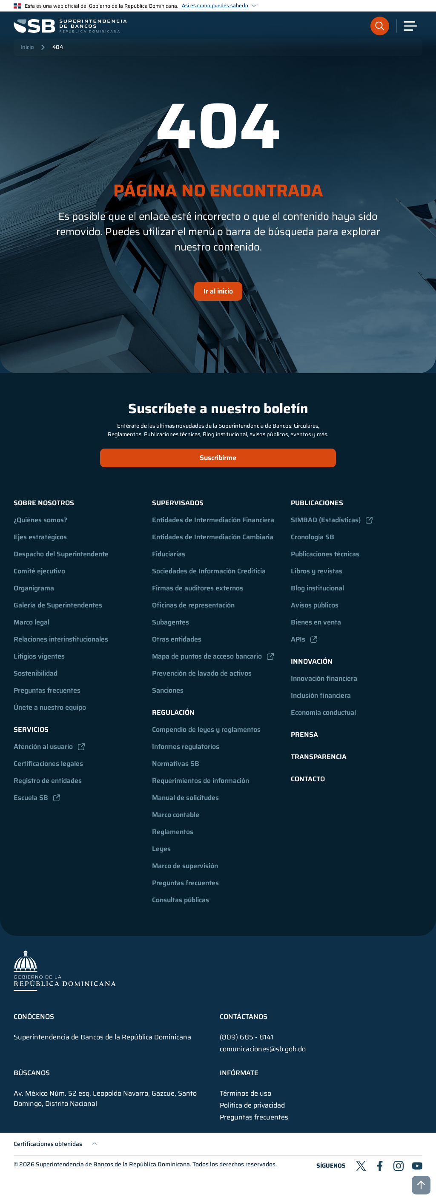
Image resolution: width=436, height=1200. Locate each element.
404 (57, 47)
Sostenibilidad (35, 673)
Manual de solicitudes (185, 797)
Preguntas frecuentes (47, 690)
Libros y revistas (316, 571)
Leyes (161, 848)
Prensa (304, 734)
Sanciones (168, 690)
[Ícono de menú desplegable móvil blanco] (410, 26)
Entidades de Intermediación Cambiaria (212, 537)
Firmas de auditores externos (197, 588)
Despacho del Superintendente (61, 554)
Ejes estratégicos (40, 537)
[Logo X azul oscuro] (361, 1166)
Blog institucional (317, 588)
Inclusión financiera (321, 695)
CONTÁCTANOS (243, 1017)
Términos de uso (245, 1093)
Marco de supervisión (185, 865)
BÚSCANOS (32, 1073)
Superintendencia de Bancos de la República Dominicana (113, 1164)
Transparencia (319, 756)
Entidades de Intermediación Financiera (213, 520)
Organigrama (34, 588)
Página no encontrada (218, 191)
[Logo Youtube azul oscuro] (417, 1166)
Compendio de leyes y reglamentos (206, 729)
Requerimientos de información (200, 780)
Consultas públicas (180, 900)
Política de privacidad (252, 1105)
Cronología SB (312, 537)
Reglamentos (172, 831)
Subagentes (170, 622)
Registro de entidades (48, 780)
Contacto (308, 779)
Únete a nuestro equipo (50, 707)
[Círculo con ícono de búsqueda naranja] (379, 26)
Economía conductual (323, 712)
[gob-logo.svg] (65, 970)
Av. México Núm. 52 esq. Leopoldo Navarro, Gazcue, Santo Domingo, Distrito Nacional (105, 1098)
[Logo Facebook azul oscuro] (380, 1166)
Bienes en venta (316, 622)
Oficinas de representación (193, 605)
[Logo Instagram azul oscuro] (398, 1166)
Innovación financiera (324, 678)
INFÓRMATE (239, 1073)
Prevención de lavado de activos (202, 673)
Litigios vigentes (39, 656)
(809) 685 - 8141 (246, 1037)
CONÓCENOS (34, 1017)
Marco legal (31, 622)
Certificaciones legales (48, 763)
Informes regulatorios (185, 746)
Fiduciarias (168, 554)
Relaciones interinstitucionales (61, 639)
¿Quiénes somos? (40, 520)
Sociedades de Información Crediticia (209, 571)
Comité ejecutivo (39, 571)
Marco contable (175, 814)
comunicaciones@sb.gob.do (263, 1049)
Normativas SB (175, 763)
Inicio (27, 47)
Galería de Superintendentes (58, 605)
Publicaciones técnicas (325, 554)
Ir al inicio (218, 291)
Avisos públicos (314, 605)
